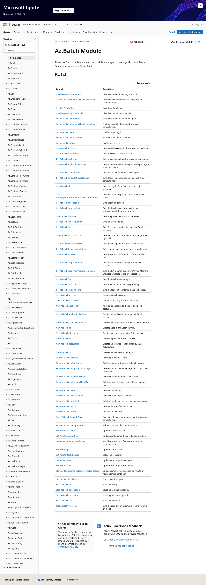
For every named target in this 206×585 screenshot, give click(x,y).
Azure (67, 41)
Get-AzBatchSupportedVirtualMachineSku (75, 271)
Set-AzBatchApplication (67, 436)
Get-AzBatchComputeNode (68, 172)
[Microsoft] (5, 24)
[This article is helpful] (195, 42)
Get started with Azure (190, 32)
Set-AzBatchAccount (65, 430)
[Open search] (192, 24)
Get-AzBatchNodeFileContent (69, 221)
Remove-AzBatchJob (65, 390)
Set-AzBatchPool (63, 460)
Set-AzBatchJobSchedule (67, 455)
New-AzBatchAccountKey (67, 300)
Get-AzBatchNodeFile (66, 216)
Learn (58, 41)
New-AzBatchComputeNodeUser (71, 322)
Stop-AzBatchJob (63, 484)
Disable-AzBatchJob (65, 108)
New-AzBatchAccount (66, 295)
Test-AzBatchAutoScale (66, 506)
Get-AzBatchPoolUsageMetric (69, 243)
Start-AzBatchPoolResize (67, 479)
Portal (172, 32)
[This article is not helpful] (199, 42)
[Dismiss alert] (200, 5)
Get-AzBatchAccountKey (67, 153)
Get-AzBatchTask (64, 279)
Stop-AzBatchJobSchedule (68, 490)
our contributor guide (72, 545)
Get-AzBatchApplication (67, 159)
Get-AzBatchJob (63, 186)
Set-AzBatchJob (63, 449)
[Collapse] (34, 39)
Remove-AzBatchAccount (67, 357)
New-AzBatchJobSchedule (68, 333)
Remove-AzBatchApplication (69, 363)
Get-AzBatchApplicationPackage (71, 164)
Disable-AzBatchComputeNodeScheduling (76, 99)
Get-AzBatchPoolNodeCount (69, 235)
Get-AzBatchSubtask (65, 254)
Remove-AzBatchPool (66, 406)
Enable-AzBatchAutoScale (68, 118)
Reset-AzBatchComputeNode (69, 417)
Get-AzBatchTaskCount (66, 284)
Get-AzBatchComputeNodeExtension (73, 178)
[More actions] (148, 42)
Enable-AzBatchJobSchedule (69, 137)
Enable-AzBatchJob (65, 132)
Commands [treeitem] (15, 57)
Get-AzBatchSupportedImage (70, 262)
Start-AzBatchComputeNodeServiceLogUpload (77, 471)
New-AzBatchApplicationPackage (71, 314)
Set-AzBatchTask (63, 465)
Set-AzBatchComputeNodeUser (70, 441)
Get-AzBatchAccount (65, 148)
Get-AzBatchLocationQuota (68, 208)
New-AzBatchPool (64, 338)
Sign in (199, 24)
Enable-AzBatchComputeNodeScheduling (75, 124)
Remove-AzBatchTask (66, 411)
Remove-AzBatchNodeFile (68, 401)
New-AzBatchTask (64, 352)
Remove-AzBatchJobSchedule (69, 395)
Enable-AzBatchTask (65, 143)
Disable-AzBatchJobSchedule (69, 113)
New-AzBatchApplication (67, 306)
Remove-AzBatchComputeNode (70, 376)
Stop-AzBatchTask (64, 500)
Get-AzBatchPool (63, 227)
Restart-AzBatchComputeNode (70, 425)
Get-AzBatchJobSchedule (67, 202)
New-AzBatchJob (63, 327)
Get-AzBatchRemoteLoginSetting (71, 249)
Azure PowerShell (81, 41)
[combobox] (19, 45)
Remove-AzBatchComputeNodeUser (73, 382)
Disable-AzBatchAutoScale (68, 94)
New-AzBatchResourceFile (68, 343)
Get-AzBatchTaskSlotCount (68, 289)
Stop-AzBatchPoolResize (67, 495)
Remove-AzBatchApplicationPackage (73, 368)
